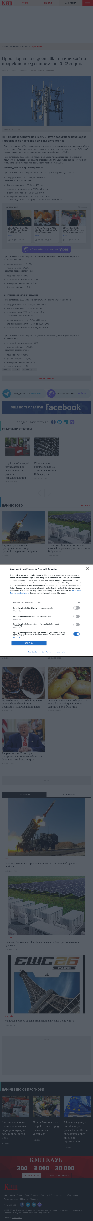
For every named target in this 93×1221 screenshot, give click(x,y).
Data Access (46, 652)
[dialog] (46, 610)
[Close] (88, 569)
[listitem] (46, 602)
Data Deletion (33, 652)
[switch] (76, 608)
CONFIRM (29, 643)
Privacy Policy (60, 652)
